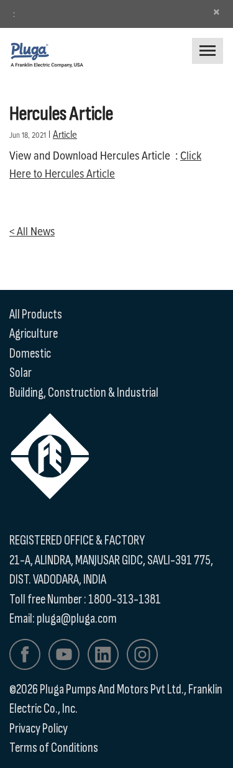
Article (65, 134)
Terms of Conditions (53, 748)
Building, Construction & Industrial (83, 392)
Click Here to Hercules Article (105, 164)
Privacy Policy (38, 728)
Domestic (30, 353)
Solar (20, 373)
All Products (35, 314)
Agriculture (33, 333)
